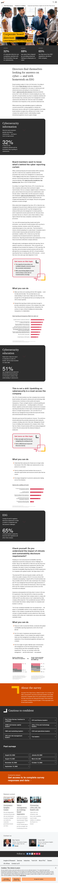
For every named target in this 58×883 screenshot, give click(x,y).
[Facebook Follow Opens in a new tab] (30, 854)
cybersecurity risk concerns (24, 92)
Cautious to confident (20, 5)
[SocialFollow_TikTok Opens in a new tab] (39, 854)
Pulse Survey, (23, 86)
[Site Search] (53, 2)
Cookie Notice (22, 875)
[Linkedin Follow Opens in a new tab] (13, 846)
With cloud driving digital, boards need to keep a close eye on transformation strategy (25, 272)
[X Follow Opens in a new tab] (32, 854)
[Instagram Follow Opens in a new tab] (37, 854)
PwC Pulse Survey (8, 5)
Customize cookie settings (6, 879)
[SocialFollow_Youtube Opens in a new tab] (35, 854)
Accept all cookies (38, 879)
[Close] (55, 867)
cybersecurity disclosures (28, 195)
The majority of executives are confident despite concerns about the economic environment (25, 266)
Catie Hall (41, 840)
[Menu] (56, 2)
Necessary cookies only (16, 879)
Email (16, 846)
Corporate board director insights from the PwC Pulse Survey (41, 5)
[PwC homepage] (3, 2)
